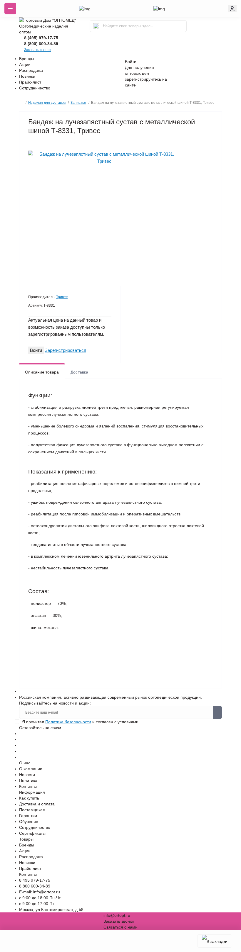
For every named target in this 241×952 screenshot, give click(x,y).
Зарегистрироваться (65, 350)
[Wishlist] (30, 150)
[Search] (96, 26)
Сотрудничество (34, 88)
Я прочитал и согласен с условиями (80, 721)
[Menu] (10, 8)
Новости (27, 774)
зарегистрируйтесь (143, 79)
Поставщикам (32, 809)
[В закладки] (214, 941)
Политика (28, 780)
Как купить (29, 798)
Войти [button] (130, 61)
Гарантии (28, 815)
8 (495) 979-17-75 (41, 37)
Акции (25, 64)
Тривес (62, 297)
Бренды (26, 58)
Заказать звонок (37, 50)
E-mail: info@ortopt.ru (39, 892)
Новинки (27, 76)
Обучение (28, 821)
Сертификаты (32, 833)
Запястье (78, 103)
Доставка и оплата (37, 804)
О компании (30, 768)
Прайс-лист (30, 82)
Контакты (28, 786)
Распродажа (31, 70)
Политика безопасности (68, 721)
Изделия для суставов (47, 103)
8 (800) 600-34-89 (41, 43)
